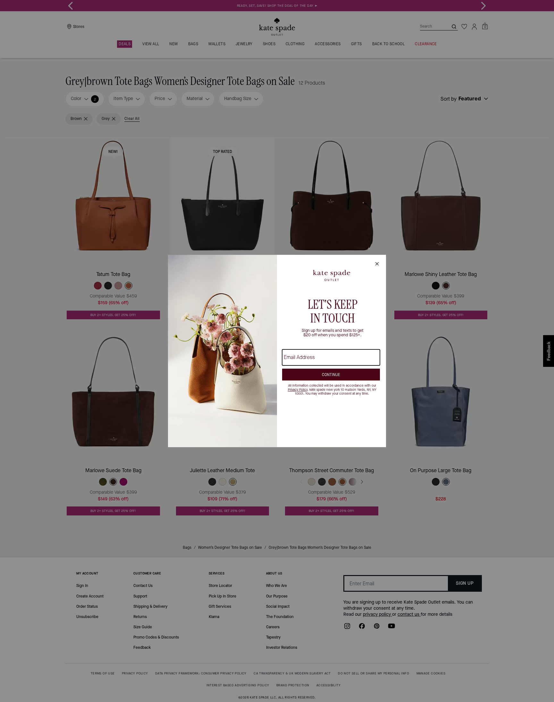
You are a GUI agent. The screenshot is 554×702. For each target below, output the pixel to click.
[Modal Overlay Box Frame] (277, 351)
